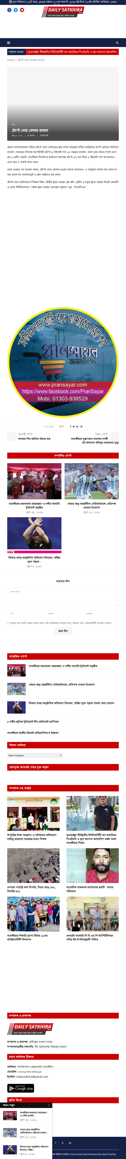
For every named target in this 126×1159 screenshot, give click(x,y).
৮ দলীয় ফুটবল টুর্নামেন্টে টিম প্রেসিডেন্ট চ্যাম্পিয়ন (33, 721)
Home (10, 60)
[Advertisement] (63, 29)
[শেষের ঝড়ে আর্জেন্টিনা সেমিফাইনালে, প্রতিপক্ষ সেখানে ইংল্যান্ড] (92, 481)
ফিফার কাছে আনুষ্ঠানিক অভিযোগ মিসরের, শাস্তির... (34, 1148)
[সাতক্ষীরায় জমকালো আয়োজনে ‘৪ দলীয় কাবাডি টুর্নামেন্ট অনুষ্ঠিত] (34, 481)
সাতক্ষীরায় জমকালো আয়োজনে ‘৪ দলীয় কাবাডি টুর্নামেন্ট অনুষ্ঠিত (63, 666)
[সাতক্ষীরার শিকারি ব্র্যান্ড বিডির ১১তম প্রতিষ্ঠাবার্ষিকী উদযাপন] (33, 914)
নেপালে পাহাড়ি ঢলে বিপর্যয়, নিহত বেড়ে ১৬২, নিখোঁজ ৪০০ (31, 889)
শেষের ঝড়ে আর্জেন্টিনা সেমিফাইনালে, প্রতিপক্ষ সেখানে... (34, 1131)
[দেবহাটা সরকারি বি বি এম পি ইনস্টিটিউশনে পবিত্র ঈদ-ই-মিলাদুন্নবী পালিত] (92, 914)
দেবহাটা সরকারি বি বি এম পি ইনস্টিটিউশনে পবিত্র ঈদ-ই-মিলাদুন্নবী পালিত (89, 937)
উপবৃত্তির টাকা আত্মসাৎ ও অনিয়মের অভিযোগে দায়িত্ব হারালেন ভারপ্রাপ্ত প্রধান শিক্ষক (31, 837)
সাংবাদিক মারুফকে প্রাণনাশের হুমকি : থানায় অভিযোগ (89, 889)
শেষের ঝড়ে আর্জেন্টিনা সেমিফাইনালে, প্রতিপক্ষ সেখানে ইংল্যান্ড (62, 684)
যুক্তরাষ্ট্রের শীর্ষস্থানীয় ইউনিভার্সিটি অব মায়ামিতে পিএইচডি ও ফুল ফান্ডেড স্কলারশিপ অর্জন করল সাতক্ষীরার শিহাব (91, 838)
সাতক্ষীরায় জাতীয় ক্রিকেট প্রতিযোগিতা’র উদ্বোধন (33, 733)
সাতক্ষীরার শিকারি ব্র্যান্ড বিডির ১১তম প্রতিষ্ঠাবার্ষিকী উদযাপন (27, 937)
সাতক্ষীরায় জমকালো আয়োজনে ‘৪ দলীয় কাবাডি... (33, 1114)
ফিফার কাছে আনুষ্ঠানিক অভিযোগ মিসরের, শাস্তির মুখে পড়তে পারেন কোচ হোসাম (71, 703)
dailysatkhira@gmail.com (32, 1076)
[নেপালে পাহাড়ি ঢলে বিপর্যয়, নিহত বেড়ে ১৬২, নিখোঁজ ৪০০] (33, 865)
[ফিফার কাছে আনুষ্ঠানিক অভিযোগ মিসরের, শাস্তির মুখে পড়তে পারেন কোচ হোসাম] (34, 535)
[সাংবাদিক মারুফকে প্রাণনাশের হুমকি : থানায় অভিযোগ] (92, 865)
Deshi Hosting (109, 1154)
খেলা (13, 124)
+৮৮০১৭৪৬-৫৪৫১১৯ (29, 1071)
